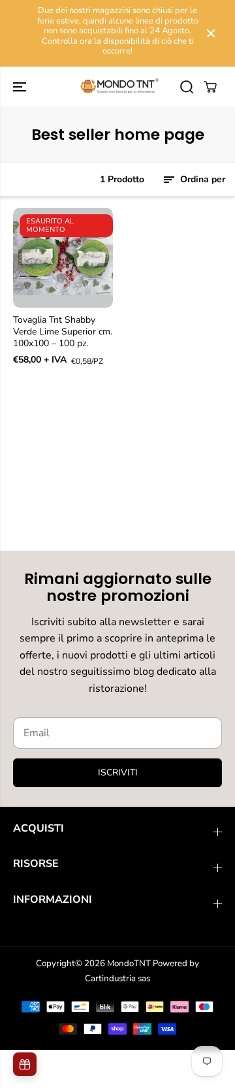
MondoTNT (129, 963)
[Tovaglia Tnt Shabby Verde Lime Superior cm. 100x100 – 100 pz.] (63, 258)
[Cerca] (186, 87)
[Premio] (25, 1064)
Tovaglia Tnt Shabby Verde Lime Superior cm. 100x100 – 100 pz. (62, 331)
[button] (21, 87)
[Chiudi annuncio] (211, 33)
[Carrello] (210, 87)
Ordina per (201, 179)
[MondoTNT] (118, 86)
